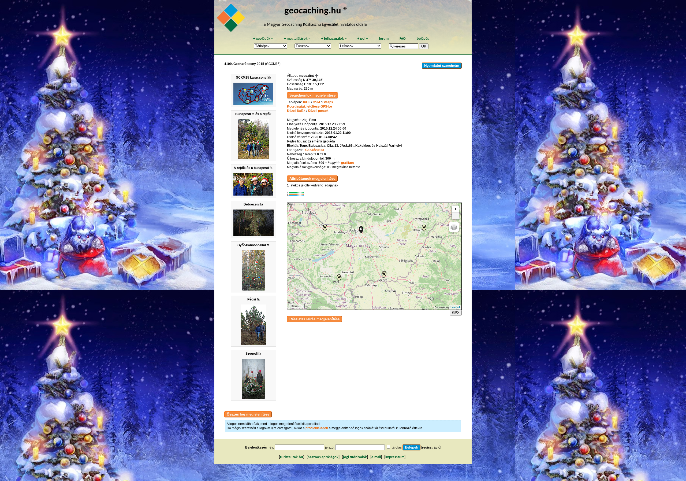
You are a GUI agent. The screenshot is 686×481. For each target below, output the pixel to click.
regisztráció (431, 447)
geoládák (263, 39)
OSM (316, 102)
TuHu (306, 102)
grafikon (347, 163)
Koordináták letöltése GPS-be (309, 106)
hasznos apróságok (323, 457)
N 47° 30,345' (313, 80)
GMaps (327, 102)
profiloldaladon (316, 428)
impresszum (394, 457)
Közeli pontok (318, 111)
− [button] (455, 216)
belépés (423, 39)
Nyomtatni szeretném (441, 66)
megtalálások (297, 39)
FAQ (403, 39)
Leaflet (455, 307)
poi (362, 39)
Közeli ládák (296, 111)
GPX (456, 313)
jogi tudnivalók (355, 457)
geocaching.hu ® (316, 11)
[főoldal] (232, 19)
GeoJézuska (314, 150)
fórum (384, 39)
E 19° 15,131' (314, 84)
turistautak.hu (291, 457)
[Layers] (454, 227)
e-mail (376, 457)
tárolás (397, 447)
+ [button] (455, 209)
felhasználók (334, 39)
